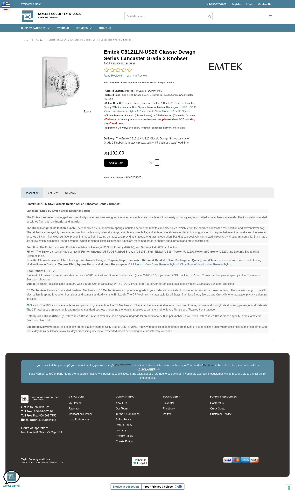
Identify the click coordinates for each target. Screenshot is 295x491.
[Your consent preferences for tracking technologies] (289, 488)
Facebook (169, 408)
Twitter (167, 414)
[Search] (210, 16)
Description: (32, 193)
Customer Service (221, 414)
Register (236, 4)
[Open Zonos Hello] (6, 6)
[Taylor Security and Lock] (51, 16)
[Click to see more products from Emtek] (226, 67)
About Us (121, 403)
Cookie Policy (124, 441)
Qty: (151, 162)
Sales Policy (123, 419)
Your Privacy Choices (158, 486)
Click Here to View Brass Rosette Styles (152, 264)
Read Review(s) (113, 75)
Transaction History (80, 414)
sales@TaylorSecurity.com (43, 420)
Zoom (87, 111)
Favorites (74, 408)
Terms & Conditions (127, 414)
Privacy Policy (124, 435)
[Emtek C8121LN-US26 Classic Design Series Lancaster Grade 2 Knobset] (60, 50)
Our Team (122, 408)
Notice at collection (126, 486)
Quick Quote (217, 408)
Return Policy (124, 424)
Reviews (70, 193)
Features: (52, 193)
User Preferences (79, 419)
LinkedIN (168, 403)
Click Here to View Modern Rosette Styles (164, 111)
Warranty (121, 430)
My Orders (74, 403)
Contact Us (264, 4)
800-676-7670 (43, 411)
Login (249, 4)
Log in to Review (137, 75)
